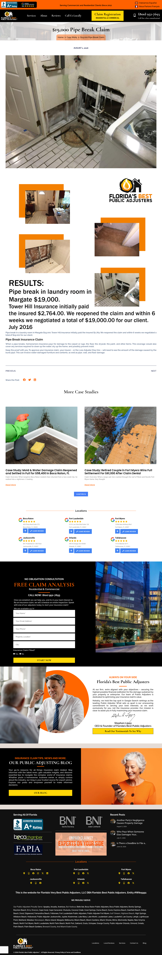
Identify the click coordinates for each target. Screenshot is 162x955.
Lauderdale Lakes (105, 917)
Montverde (122, 920)
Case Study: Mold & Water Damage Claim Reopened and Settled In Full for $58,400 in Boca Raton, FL (41, 471)
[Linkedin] (47, 873)
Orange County (103, 923)
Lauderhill (117, 917)
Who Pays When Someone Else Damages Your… (130, 833)
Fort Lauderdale (76, 518)
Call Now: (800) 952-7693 (44, 595)
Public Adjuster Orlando (120, 923)
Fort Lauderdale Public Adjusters (72, 913)
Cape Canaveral (55, 910)
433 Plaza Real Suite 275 (31, 524)
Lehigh (135, 917)
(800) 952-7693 (149, 14)
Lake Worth (92, 917)
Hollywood (31, 917)
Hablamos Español (148, 3)
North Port (70, 923)
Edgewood (29, 913)
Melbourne (69, 920)
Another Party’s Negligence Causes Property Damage (130, 821)
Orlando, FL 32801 (75, 546)
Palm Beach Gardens (33, 927)
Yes (16, 654)
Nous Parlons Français (149, 6)
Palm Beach (18, 927)
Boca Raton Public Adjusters (97, 907)
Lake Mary (82, 917)
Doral (21, 913)
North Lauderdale (41, 923)
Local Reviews (109, 943)
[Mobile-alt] (29, 873)
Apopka (46, 907)
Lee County (127, 917)
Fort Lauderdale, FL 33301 (77, 527)
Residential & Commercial (44, 589)
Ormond (133, 923)
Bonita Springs (135, 907)
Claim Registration (108, 14)
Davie (110, 910)
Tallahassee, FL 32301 (122, 546)
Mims (114, 920)
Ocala (85, 923)
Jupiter (64, 917)
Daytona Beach (119, 910)
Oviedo (141, 923)
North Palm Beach (57, 923)
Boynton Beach (19, 910)
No (22, 654)
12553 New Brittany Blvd (123, 524)
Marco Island (50, 920)
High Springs (140, 913)
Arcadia (54, 907)
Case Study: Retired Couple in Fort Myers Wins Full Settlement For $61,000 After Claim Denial (118, 471)
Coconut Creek (77, 910)
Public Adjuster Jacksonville (49, 917)
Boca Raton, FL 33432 (30, 527)
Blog (144, 943)
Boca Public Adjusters (118, 907)
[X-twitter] (43, 873)
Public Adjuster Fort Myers (98, 913)
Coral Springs (90, 910)
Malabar (30, 920)
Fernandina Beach (42, 913)
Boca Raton (28, 518)
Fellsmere (54, 913)
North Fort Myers (26, 923)
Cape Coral (43, 910)
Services (122, 943)
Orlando (72, 538)
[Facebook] (33, 873)
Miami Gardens (92, 920)
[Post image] (113, 821)
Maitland (22, 920)
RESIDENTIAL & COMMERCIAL (107, 18)
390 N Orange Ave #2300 (77, 544)
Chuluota (67, 910)
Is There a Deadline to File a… (131, 843)
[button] (24, 379)
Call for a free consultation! (149, 18)
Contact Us (134, 943)
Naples (130, 920)
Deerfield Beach (133, 910)
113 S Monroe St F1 (121, 544)
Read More (11, 485)
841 (24, 544)
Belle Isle (80, 907)
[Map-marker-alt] (24, 873)
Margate (60, 920)
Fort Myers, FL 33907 (122, 527)
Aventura (61, 907)
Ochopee (92, 923)
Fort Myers (120, 518)
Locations (95, 943)
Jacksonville (29, 538)
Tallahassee (120, 538)
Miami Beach (79, 920)
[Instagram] (38, 873)
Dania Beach (101, 910)
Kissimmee (72, 917)
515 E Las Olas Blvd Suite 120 (79, 524)
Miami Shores (105, 920)
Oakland (78, 923)
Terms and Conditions (73, 952)
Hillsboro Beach (20, 917)
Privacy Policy (59, 952)
